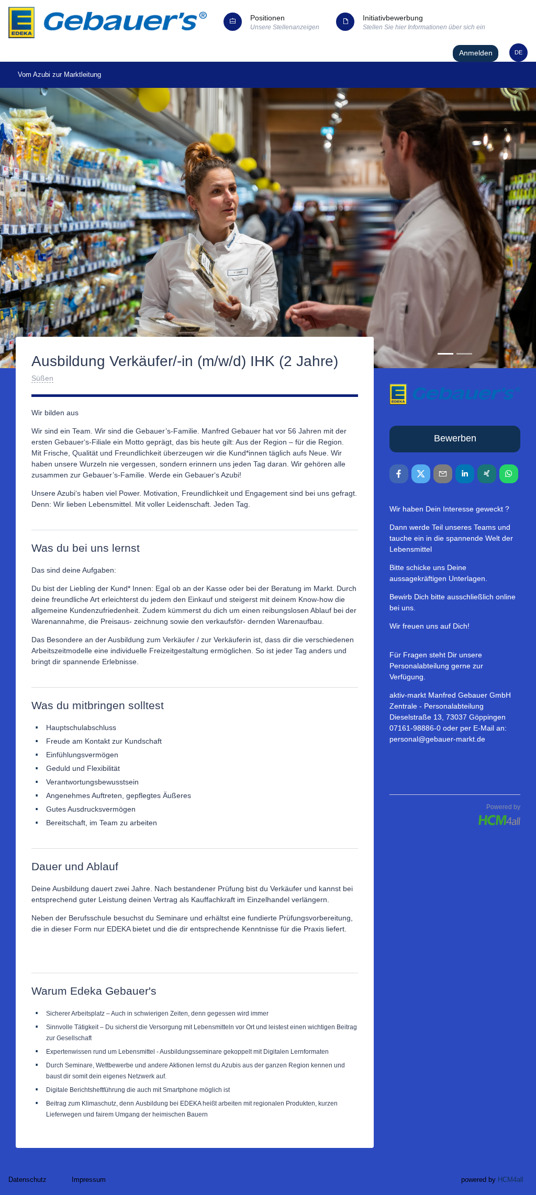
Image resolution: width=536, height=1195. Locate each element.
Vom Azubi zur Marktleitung (59, 74)
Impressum (89, 1179)
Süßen (42, 378)
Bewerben (455, 438)
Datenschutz (27, 1179)
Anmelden (476, 53)
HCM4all (510, 1179)
